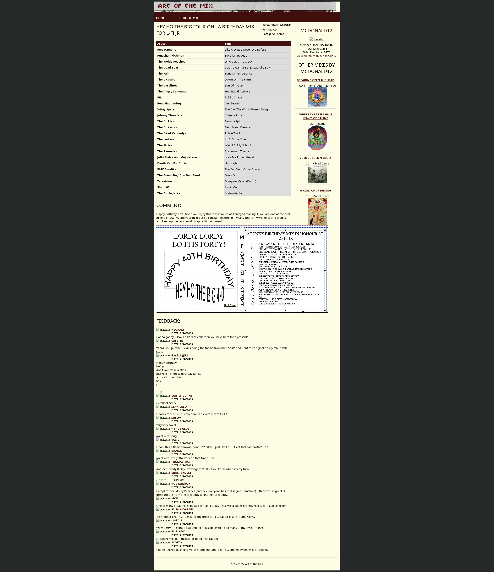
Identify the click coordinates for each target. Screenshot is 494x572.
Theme (279, 34)
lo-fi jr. (177, 520)
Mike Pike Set (181, 473)
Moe (174, 498)
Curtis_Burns (181, 395)
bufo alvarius (182, 509)
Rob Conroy (180, 484)
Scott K (177, 542)
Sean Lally (179, 406)
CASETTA (177, 340)
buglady (178, 531)
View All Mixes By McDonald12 (317, 56)
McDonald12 (316, 30)
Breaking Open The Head (315, 80)
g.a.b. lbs (179, 355)
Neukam (177, 329)
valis (175, 439)
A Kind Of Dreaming (315, 190)
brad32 (176, 451)
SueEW (176, 417)
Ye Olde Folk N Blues (316, 158)
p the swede (180, 428)
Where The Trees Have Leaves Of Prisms (315, 116)
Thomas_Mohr (182, 462)
